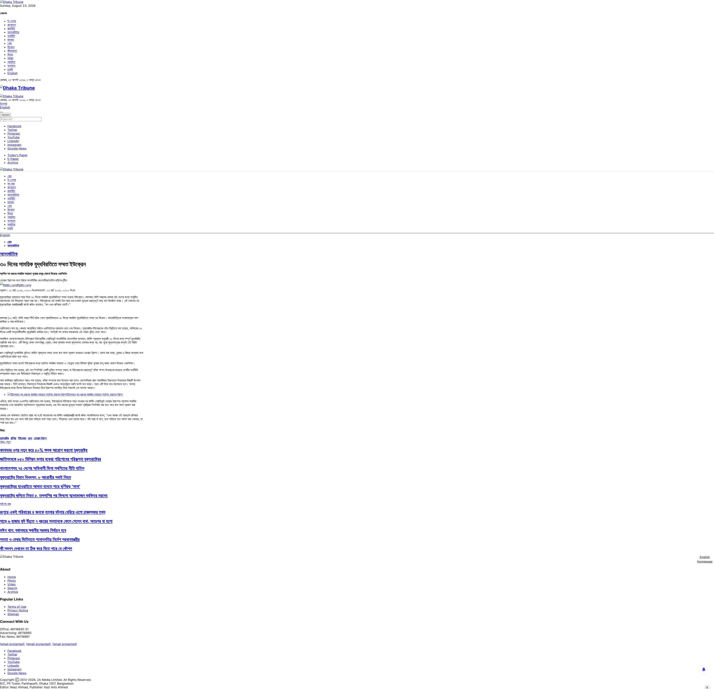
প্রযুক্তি (11, 62)
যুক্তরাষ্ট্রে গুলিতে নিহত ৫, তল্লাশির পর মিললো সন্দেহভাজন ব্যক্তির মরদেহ (53, 495)
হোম (9, 176)
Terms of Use (16, 606)
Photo (11, 580)
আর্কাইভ (11, 224)
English (12, 73)
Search (12, 588)
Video (11, 584)
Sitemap (13, 614)
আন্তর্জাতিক (13, 32)
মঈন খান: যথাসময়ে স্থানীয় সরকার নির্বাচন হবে (33, 530)
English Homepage (705, 559)
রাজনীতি (11, 28)
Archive (12, 162)
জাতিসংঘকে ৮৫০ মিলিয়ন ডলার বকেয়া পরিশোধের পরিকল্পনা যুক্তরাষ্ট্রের (50, 459)
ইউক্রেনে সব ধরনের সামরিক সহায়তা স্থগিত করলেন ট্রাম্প (95, 394)
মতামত (10, 39)
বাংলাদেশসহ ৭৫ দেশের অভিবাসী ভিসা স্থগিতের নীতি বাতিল (42, 468)
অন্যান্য (11, 66)
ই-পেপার (11, 21)
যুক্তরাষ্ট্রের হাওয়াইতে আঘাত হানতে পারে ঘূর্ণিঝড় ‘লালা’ (40, 486)
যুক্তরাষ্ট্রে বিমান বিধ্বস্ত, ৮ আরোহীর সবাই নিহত (35, 477)
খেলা (9, 43)
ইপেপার (3, 103)
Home (11, 577)
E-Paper (13, 159)
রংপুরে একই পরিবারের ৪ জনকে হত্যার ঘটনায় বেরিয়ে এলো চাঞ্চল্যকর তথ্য (52, 512)
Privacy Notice (17, 610)
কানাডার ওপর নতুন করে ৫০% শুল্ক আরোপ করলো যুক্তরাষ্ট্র (43, 450)
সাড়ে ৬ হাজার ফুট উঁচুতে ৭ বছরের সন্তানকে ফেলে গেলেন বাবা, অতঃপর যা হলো (56, 521)
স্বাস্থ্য (10, 58)
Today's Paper (17, 155)
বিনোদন (11, 47)
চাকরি (10, 69)
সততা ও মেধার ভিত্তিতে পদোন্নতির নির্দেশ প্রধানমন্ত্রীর (40, 539)
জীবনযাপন (12, 51)
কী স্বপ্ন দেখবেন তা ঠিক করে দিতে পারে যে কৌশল (36, 548)
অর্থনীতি (11, 36)
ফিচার (10, 54)
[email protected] (12, 644)
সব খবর (11, 183)
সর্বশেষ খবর (5, 504)
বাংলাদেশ (11, 25)
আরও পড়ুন (5, 442)
